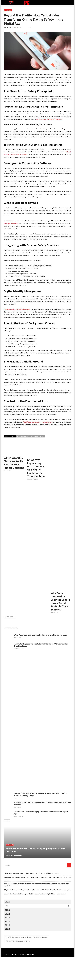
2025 (7, 909)
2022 (7, 921)
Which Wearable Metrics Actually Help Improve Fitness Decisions (14, 462)
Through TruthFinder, (11, 223)
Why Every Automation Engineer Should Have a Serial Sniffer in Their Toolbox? (60, 601)
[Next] (8, 820)
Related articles (10, 436)
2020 (7, 928)
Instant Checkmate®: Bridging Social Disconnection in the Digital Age (41, 812)
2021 (7, 925)
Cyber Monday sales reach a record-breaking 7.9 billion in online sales (26, 937)
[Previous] (5, 820)
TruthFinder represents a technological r (37, 422)
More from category (37, 436)
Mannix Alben (8, 27)
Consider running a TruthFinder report (17, 309)
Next (11, 617)
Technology (7, 10)
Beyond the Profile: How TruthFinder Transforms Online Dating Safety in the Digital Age (40, 794)
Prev (7, 617)
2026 (7, 901)
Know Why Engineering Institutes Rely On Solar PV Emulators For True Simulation (36, 468)
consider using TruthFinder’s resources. (49, 119)
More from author (23, 436)
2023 (7, 917)
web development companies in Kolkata (18, 941)
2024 (7, 913)
